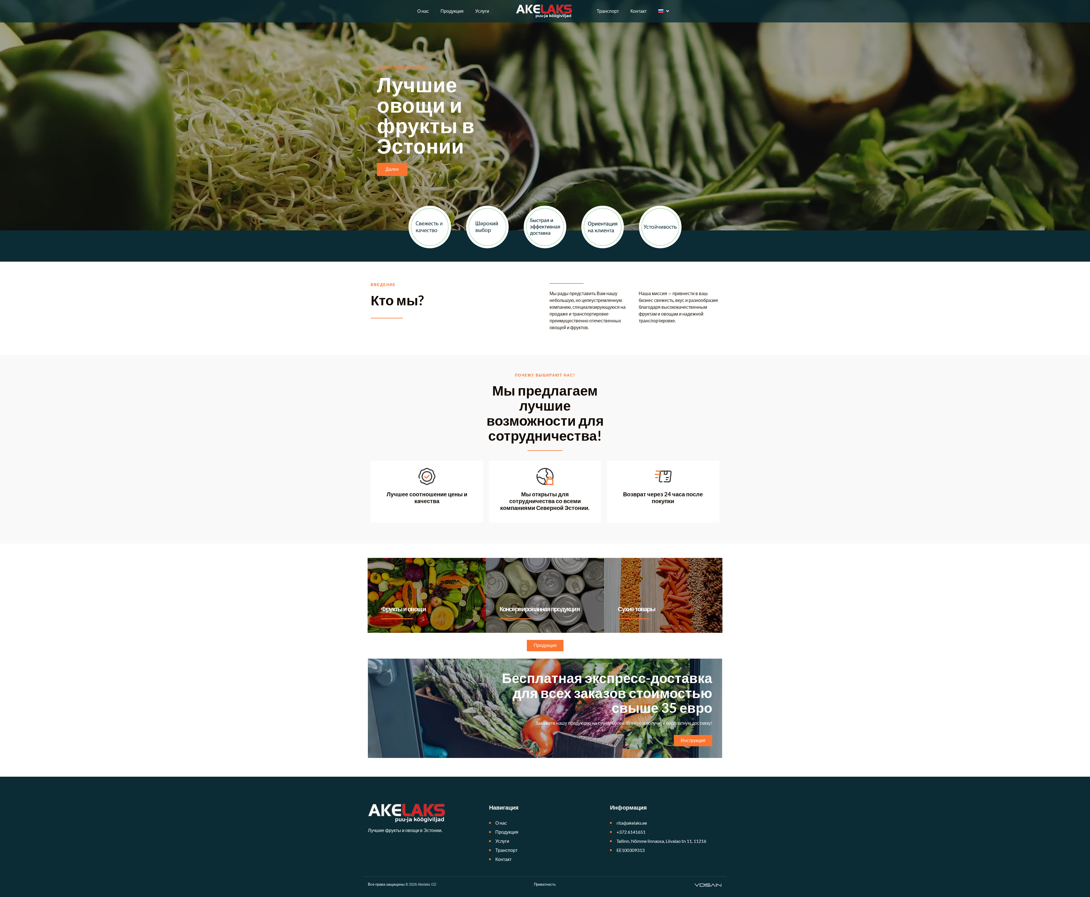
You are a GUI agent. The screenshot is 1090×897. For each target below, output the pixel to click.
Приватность (545, 884)
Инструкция (693, 740)
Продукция (452, 11)
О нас (423, 11)
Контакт (638, 11)
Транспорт (608, 11)
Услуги (482, 11)
